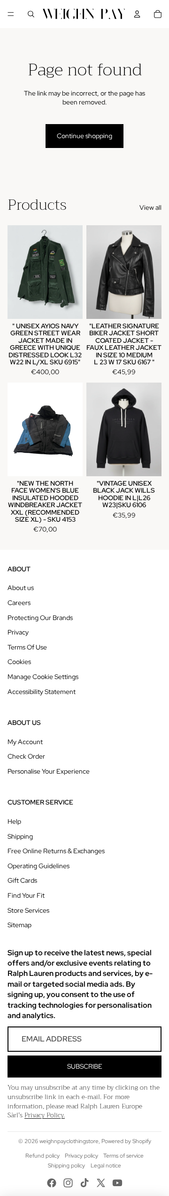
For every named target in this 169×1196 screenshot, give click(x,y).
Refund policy (42, 1155)
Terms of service (123, 1155)
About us (21, 587)
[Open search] (31, 14)
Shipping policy (66, 1165)
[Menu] (11, 14)
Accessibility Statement (42, 691)
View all (150, 207)
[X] (101, 1183)
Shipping (20, 836)
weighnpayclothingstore (69, 1141)
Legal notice (106, 1165)
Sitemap (19, 925)
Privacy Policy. (44, 1115)
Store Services (28, 910)
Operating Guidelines (38, 866)
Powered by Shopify (126, 1141)
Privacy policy (81, 1155)
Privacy (18, 632)
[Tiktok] (84, 1183)
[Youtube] (117, 1183)
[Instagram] (68, 1183)
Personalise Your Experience (49, 771)
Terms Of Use (27, 647)
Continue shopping (84, 136)
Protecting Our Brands (40, 617)
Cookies (19, 661)
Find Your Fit (26, 895)
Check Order (26, 756)
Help (14, 821)
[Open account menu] (137, 14)
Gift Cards (22, 880)
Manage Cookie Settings (43, 676)
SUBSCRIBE (84, 1066)
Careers (19, 602)
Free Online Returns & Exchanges (56, 851)
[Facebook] (51, 1183)
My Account (25, 742)
